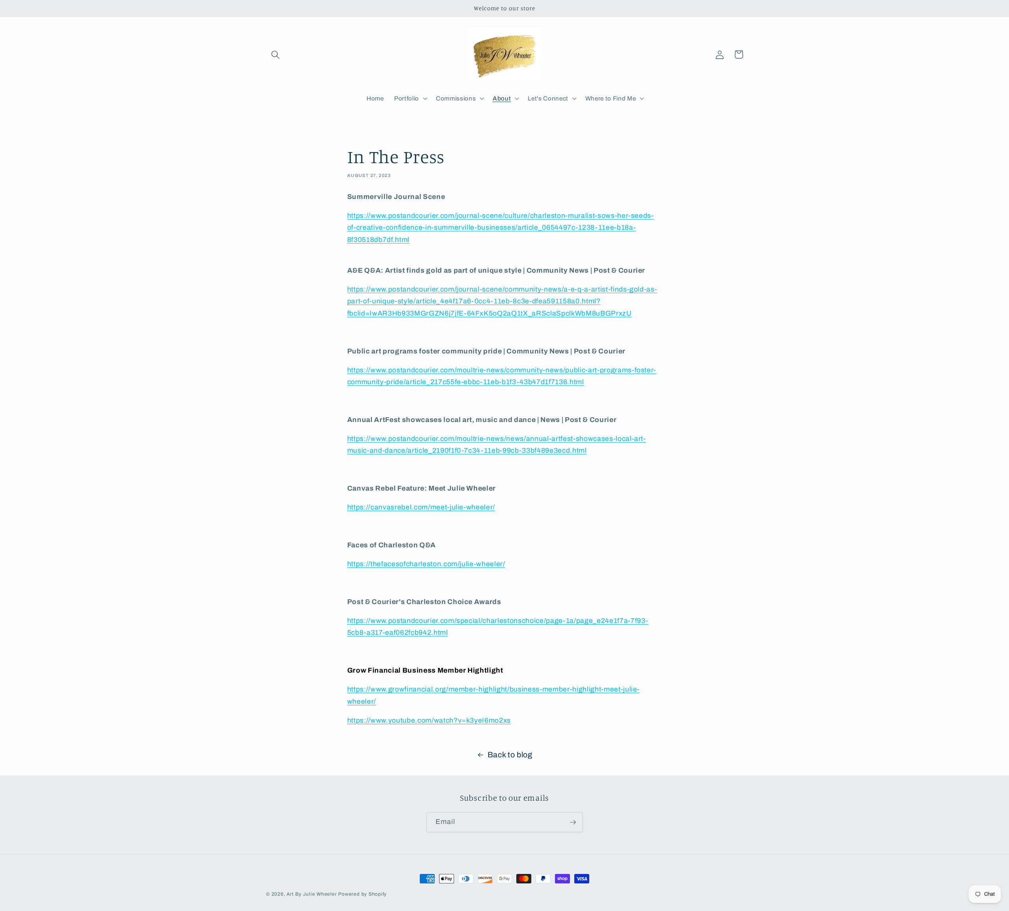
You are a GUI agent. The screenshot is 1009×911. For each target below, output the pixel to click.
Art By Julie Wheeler (312, 894)
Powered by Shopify (362, 894)
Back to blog (510, 755)
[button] (275, 54)
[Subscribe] (572, 822)
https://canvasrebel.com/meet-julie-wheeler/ (421, 507)
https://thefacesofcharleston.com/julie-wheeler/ (426, 564)
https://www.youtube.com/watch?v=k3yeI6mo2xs (429, 720)
